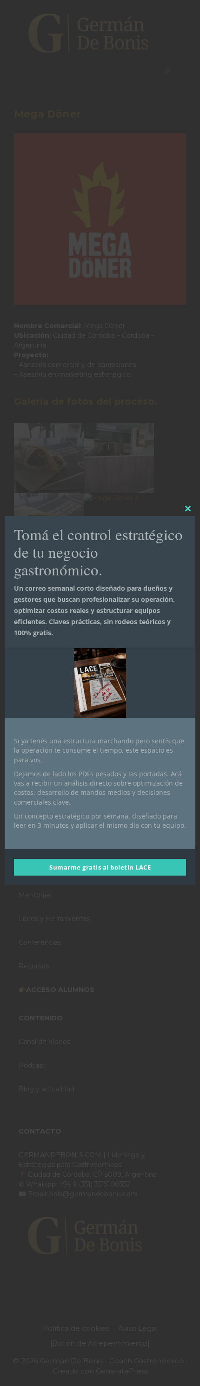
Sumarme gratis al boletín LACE (100, 867)
